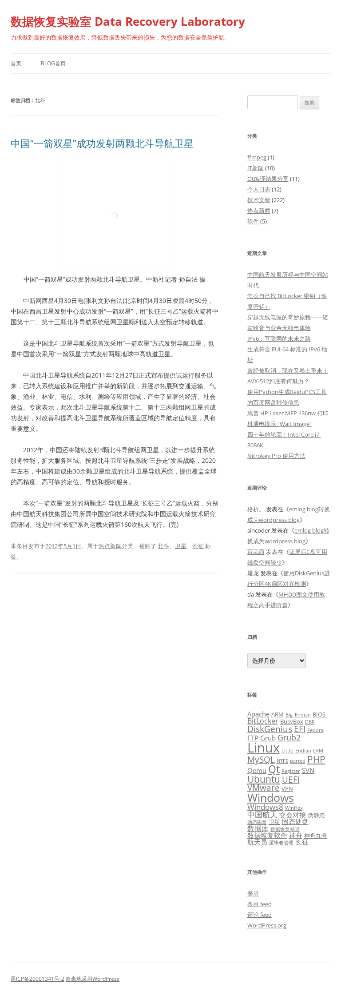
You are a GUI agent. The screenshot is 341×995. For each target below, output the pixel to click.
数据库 (258, 828)
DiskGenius (269, 729)
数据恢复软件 (267, 835)
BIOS (319, 714)
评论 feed (259, 915)
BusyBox (291, 721)
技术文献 (258, 200)
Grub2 (289, 737)
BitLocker (262, 721)
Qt (274, 769)
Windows (270, 797)
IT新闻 (255, 168)
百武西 (256, 552)
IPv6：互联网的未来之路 (279, 338)
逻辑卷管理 (281, 843)
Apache (258, 713)
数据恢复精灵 (285, 829)
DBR (310, 722)
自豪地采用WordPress (92, 979)
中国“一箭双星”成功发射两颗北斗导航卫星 (102, 143)
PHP (316, 758)
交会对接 (292, 814)
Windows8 (265, 807)
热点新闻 (110, 546)
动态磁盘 (257, 822)
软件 (253, 221)
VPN (287, 788)
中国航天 (262, 814)
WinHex (294, 808)
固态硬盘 (295, 821)
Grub (268, 737)
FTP (252, 737)
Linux (263, 747)
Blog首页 (53, 63)
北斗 (163, 546)
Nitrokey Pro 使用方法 (276, 456)
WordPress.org (266, 925)
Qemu (256, 770)
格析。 (256, 509)
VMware (263, 787)
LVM (318, 751)
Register (291, 771)
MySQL (261, 759)
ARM (277, 714)
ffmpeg (256, 157)
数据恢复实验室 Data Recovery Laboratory (128, 21)
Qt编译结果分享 (268, 179)
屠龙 (253, 573)
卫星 (180, 546)
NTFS (282, 761)
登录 (253, 893)
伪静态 (316, 815)
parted (297, 761)
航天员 (257, 841)
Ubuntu (263, 779)
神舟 (295, 835)
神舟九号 (315, 836)
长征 (198, 546)
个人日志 (258, 189)
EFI (299, 728)
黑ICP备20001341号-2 (37, 979)
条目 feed (259, 904)
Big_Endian (298, 715)
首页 (16, 63)
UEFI (291, 779)
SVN (308, 770)
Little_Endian (296, 751)
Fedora (315, 730)
